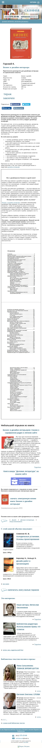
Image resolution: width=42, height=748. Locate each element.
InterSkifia (25, 742)
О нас (2, 729)
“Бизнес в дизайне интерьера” (11, 202)
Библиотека (21, 731)
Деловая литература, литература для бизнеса (15, 21)
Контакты (19, 729)
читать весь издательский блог (13, 650)
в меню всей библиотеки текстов (14, 723)
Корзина (33, 2)
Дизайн (14, 520)
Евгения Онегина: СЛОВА (28, 694)
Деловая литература (27, 520)
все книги (6, 584)
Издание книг (38, 729)
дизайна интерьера (14, 167)
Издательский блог (10, 729)
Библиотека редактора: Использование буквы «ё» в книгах (29, 626)
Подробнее (37, 467)
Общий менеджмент (16, 521)
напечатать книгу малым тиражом (23, 590)
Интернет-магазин (27, 729)
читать (39, 691)
